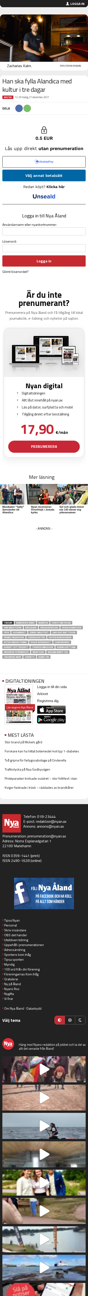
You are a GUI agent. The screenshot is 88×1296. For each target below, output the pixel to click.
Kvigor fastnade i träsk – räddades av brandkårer (39, 787)
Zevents (29, 656)
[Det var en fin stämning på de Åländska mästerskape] (44, 1098)
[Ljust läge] (70, 1020)
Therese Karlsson (42, 647)
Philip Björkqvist (41, 642)
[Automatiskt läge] (59, 1020)
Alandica (43, 622)
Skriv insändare (15, 930)
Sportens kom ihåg (17, 954)
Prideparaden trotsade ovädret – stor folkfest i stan (41, 778)
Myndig (9, 964)
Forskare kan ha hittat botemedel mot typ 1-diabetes (42, 751)
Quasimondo (62, 642)
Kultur (8, 97)
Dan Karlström (12, 627)
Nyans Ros (11, 988)
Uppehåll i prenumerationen (24, 944)
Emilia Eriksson (49, 627)
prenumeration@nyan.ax (46, 836)
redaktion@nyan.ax (51, 821)
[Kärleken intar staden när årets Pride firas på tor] (44, 1069)
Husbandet (19, 632)
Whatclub (38, 652)
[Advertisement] (44, 575)
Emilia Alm (30, 627)
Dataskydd (34, 1008)
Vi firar (8, 998)
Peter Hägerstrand (15, 642)
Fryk (6, 632)
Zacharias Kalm (12, 656)
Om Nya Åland (14, 1008)
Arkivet (42, 694)
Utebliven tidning (16, 939)
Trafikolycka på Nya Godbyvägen (27, 769)
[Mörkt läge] (80, 1020)
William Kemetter (58, 652)
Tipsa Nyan (12, 920)
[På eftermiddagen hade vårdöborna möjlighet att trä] (44, 1183)
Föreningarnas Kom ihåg (21, 974)
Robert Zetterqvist (16, 647)
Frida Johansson (71, 627)
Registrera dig (47, 701)
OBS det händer (15, 935)
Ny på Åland (12, 983)
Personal (10, 925)
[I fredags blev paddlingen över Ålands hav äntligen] (44, 1126)
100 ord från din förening (22, 969)
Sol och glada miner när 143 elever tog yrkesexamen (71, 509)
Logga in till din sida (52, 687)
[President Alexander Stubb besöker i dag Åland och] (44, 1211)
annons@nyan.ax (50, 826)
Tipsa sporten (14, 959)
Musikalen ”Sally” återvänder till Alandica (13, 509)
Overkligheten (36, 637)
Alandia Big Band (25, 622)
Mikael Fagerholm (14, 637)
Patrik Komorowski (60, 637)
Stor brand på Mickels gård (23, 742)
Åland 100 (43, 656)
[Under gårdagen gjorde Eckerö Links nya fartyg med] (44, 1268)
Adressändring (14, 949)
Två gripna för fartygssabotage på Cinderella (35, 760)
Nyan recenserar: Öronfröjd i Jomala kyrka (42, 509)
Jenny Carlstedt (39, 632)
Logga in (77, 3)
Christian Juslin (61, 622)
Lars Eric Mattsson (64, 632)
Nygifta (9, 993)
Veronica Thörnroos (16, 652)
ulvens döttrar (66, 647)
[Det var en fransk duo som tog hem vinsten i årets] (44, 1239)
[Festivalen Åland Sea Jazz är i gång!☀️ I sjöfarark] (44, 1154)
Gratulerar (11, 979)
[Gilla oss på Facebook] (44, 893)
